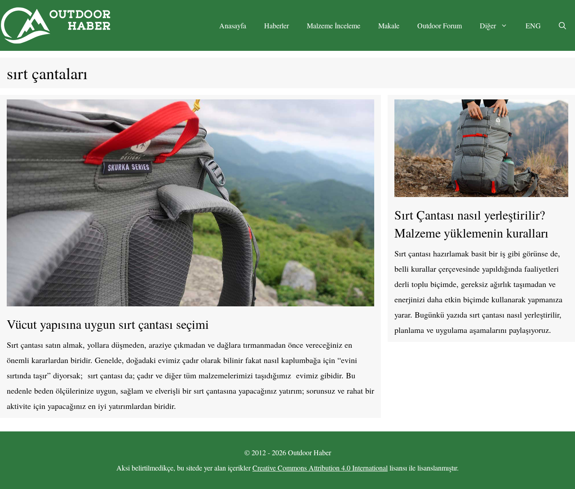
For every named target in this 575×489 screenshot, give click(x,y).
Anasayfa (232, 25)
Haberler (276, 25)
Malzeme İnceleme (333, 25)
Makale (388, 25)
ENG (533, 25)
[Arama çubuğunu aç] (562, 26)
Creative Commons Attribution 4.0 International (320, 467)
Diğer (488, 25)
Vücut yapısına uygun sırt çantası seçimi (108, 323)
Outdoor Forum (439, 25)
